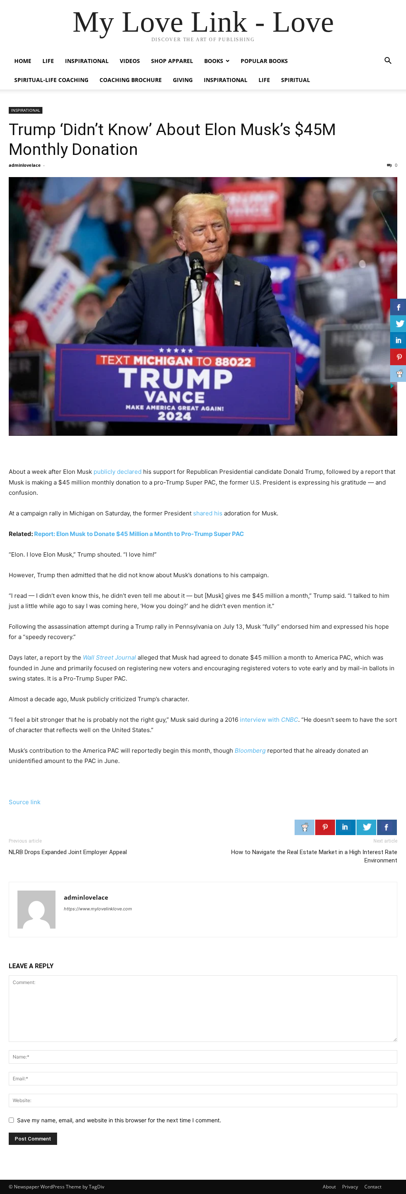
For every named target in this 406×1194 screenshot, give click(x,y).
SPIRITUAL (295, 80)
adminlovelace (25, 165)
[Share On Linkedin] (346, 827)
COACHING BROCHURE (131, 80)
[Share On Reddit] (304, 827)
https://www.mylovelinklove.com (98, 909)
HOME (22, 61)
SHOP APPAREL (172, 61)
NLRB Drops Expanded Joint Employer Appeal (68, 852)
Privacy (350, 1186)
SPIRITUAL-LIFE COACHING (51, 80)
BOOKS (213, 61)
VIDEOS (130, 61)
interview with (269, 719)
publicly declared (118, 471)
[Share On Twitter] (366, 827)
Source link (24, 802)
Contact (372, 1186)
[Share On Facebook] (387, 827)
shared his (207, 513)
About (329, 1186)
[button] (387, 61)
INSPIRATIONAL (87, 61)
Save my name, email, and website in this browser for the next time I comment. (119, 1120)
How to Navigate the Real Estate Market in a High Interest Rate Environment (314, 856)
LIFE (48, 61)
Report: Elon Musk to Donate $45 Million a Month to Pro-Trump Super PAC (139, 534)
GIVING (183, 80)
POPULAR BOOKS (264, 61)
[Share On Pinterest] (325, 827)
